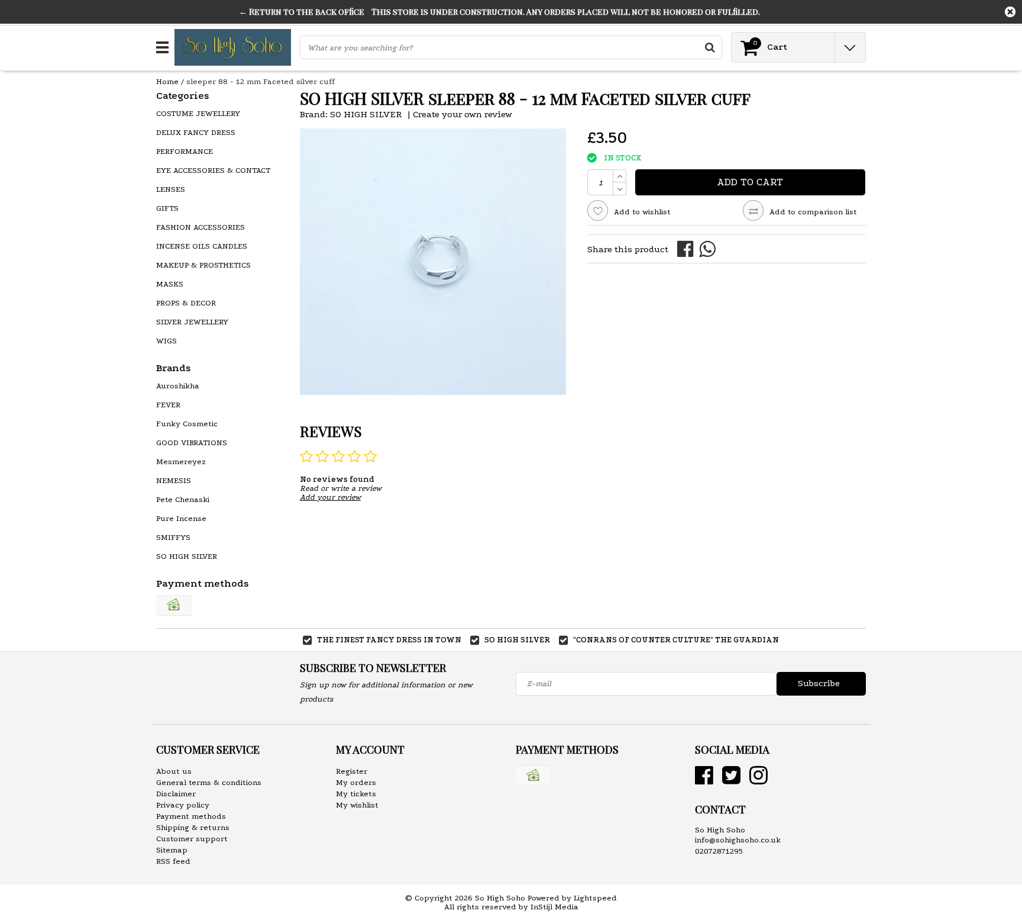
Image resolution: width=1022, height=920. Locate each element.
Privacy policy (182, 804)
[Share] (688, 248)
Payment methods (191, 816)
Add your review (330, 497)
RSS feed (173, 861)
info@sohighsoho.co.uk (738, 839)
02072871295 (719, 851)
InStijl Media (554, 906)
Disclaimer (176, 793)
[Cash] (174, 605)
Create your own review (462, 114)
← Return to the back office (301, 11)
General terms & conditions (208, 782)
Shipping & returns (192, 827)
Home (167, 81)
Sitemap (171, 849)
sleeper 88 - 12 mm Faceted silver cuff (260, 81)
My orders (356, 782)
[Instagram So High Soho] (758, 780)
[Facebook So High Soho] (704, 780)
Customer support (192, 838)
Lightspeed (595, 897)
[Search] (709, 47)
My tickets (356, 793)
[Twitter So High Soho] (731, 780)
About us (174, 771)
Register (351, 771)
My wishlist (357, 804)
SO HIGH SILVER (366, 114)
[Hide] (1010, 12)
